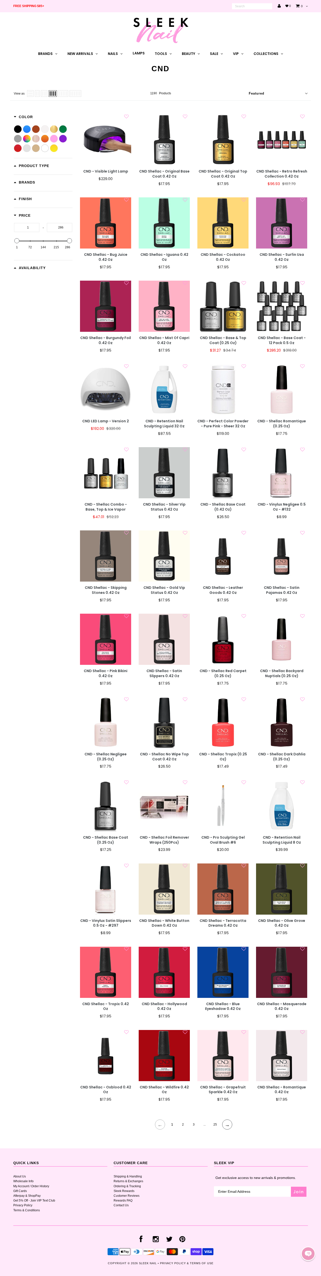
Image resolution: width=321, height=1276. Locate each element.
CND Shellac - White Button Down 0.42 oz (164, 923)
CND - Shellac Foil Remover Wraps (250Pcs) (164, 840)
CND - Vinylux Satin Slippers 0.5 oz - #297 (105, 923)
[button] (308, 1253)
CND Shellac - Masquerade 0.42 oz (281, 1006)
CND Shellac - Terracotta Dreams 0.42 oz (223, 923)
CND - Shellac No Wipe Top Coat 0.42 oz (164, 757)
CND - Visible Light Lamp (105, 171)
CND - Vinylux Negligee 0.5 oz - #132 (282, 507)
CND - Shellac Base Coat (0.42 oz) (223, 507)
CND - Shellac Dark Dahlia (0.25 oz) (281, 757)
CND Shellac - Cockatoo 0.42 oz (223, 257)
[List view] (30, 93)
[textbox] (26, 227)
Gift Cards (20, 1191)
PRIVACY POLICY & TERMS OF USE (186, 1263)
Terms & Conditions (26, 1210)
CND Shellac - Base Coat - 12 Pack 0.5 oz (282, 340)
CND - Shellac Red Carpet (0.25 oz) (223, 673)
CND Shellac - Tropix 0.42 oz (105, 1006)
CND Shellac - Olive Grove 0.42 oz (281, 923)
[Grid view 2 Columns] (37, 93)
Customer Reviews (126, 1196)
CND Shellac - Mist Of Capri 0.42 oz (164, 340)
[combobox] (252, 6)
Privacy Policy (22, 1205)
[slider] (16, 240)
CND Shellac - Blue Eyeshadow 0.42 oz (223, 1006)
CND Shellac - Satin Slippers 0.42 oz (164, 673)
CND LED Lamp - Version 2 (105, 421)
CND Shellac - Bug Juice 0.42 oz (105, 257)
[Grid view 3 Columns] (44, 93)
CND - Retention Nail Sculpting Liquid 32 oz (164, 424)
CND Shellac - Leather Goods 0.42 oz (223, 590)
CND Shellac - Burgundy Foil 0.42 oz (105, 340)
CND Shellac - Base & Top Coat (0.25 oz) (223, 340)
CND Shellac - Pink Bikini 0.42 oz (105, 673)
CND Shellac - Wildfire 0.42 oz (164, 1090)
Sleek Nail (148, 1263)
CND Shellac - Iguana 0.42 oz (164, 257)
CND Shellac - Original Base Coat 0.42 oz (164, 174)
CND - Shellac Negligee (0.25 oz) (106, 757)
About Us (19, 1176)
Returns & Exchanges (128, 1181)
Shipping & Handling (128, 1176)
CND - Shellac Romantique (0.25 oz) (281, 424)
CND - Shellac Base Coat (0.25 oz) (105, 840)
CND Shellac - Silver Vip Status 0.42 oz (164, 507)
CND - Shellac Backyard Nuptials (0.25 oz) (281, 673)
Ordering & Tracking (127, 1186)
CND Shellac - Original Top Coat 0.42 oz (223, 174)
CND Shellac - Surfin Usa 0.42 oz (282, 257)
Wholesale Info (23, 1181)
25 (215, 1124)
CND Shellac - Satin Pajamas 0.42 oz (281, 590)
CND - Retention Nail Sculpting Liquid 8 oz (282, 840)
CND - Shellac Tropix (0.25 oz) (223, 757)
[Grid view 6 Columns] (75, 93)
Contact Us (121, 1205)
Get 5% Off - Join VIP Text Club (34, 1200)
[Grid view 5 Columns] (63, 93)
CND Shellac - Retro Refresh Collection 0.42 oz (281, 174)
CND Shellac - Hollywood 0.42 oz (164, 1006)
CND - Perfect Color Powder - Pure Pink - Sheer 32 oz (223, 424)
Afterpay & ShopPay (27, 1196)
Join (298, 1191)
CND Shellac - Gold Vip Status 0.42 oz (164, 590)
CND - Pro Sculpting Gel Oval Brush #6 (223, 840)
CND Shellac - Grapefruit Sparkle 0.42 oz (223, 1090)
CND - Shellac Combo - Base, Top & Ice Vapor (106, 507)
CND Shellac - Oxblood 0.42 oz (105, 1090)
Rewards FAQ (123, 1200)
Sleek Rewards (124, 1191)
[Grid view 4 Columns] (53, 93)
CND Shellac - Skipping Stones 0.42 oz (106, 590)
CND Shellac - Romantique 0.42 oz (281, 1090)
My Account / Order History (31, 1186)
